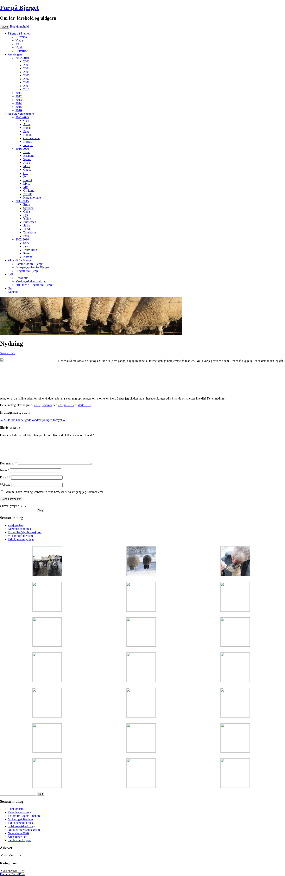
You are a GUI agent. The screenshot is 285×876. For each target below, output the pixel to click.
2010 (26, 89)
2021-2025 (22, 117)
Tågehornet (30, 232)
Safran (27, 225)
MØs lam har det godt (15, 420)
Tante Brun (30, 250)
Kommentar (8, 463)
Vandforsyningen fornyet (48, 420)
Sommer (47, 405)
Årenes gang (15, 54)
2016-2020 (22, 148)
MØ (25, 187)
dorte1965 (84, 405)
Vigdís (19, 40)
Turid (26, 229)
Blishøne (28, 155)
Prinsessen (29, 222)
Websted (5, 484)
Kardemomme (32, 197)
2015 (19, 106)
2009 (26, 85)
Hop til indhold (19, 26)
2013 (19, 99)
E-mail (5, 477)
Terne (26, 152)
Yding (27, 218)
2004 (26, 68)
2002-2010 (22, 58)
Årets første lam (17, 836)
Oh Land (28, 190)
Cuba (26, 211)
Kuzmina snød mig (19, 528)
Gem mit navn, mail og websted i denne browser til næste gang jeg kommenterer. (54, 492)
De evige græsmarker (21, 113)
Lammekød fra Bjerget (29, 263)
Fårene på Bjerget (18, 33)
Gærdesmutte (31, 138)
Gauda (27, 169)
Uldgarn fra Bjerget (27, 270)
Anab (26, 162)
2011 (19, 92)
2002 (26, 61)
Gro (25, 173)
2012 (19, 96)
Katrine (27, 257)
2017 (37, 405)
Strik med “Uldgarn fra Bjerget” (35, 284)
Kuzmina (21, 37)
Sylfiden (28, 208)
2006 (26, 75)
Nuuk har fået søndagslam (24, 829)
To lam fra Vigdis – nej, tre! (24, 532)
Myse (26, 183)
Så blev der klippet (19, 840)
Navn (4, 470)
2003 (26, 65)
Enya (26, 204)
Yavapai (28, 145)
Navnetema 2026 (18, 833)
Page (26, 131)
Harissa (27, 141)
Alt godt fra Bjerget (20, 260)
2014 (19, 103)
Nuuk (19, 47)
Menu (5, 26)
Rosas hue (22, 277)
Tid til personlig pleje (21, 539)
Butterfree (22, 51)
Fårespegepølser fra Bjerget (32, 267)
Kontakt (13, 291)
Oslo (26, 120)
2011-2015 (22, 201)
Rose (26, 253)
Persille (27, 194)
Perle (26, 236)
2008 (26, 82)
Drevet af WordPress (12, 874)
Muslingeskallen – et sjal (31, 281)
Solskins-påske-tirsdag (21, 826)
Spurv (27, 159)
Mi (17, 44)
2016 (19, 110)
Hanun (27, 134)
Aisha (26, 124)
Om (10, 288)
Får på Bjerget (19, 7)
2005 (26, 72)
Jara (25, 246)
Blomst (27, 180)
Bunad (27, 127)
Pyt (25, 176)
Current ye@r (9, 506)
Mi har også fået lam (20, 535)
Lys (25, 215)
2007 (26, 78)
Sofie (26, 243)
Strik (11, 274)
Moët (26, 166)
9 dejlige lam (15, 525)
